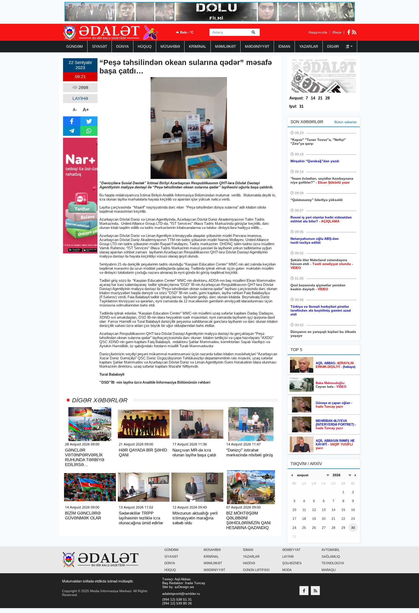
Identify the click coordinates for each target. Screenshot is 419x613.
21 (320, 98)
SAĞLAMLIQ (331, 556)
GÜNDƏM (74, 46)
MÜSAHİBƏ (170, 46)
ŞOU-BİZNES (292, 563)
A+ (86, 109)
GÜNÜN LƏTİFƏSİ (256, 570)
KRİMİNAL (197, 46)
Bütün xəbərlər (345, 122)
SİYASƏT (99, 46)
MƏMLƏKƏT (225, 46)
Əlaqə (336, 32)
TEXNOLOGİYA (333, 563)
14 (313, 98)
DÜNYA (122, 46)
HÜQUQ (145, 46)
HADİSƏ (249, 563)
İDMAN (284, 46)
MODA (287, 570)
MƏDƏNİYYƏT (257, 46)
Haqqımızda (317, 32)
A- (75, 110)
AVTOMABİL (331, 550)
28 (327, 98)
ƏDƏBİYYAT (291, 550)
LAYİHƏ (288, 556)
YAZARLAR (308, 46)
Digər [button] (333, 46)
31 (301, 106)
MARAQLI (329, 570)
